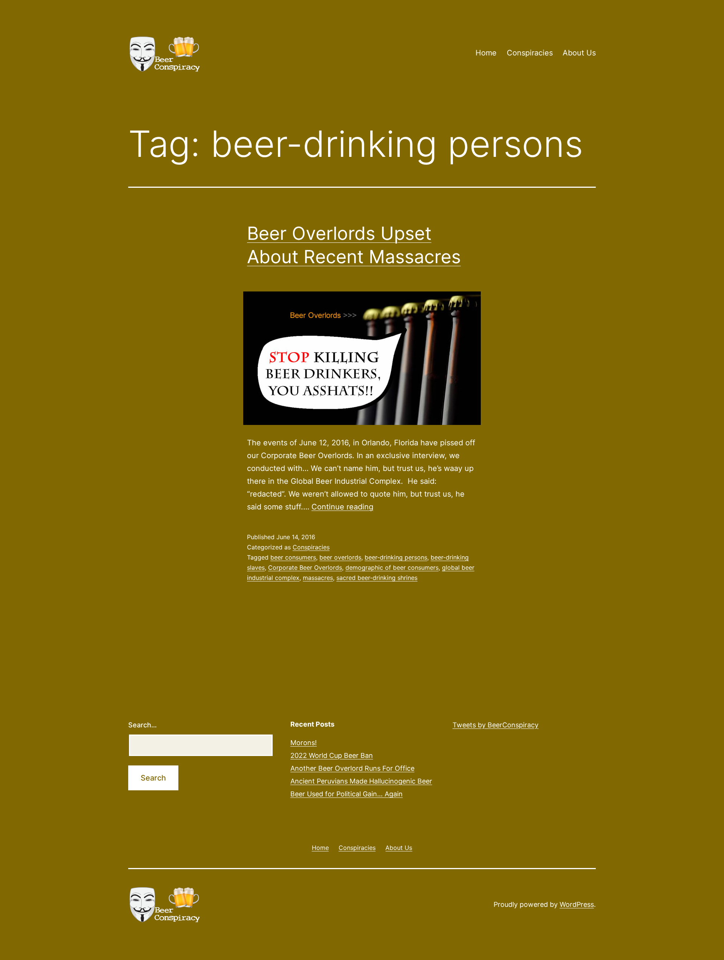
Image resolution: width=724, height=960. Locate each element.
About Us (579, 52)
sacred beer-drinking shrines (376, 577)
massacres (318, 577)
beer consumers (293, 557)
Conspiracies (530, 52)
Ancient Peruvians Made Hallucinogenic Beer (361, 781)
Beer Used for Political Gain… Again (346, 794)
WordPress (577, 904)
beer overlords (340, 557)
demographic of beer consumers (392, 567)
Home (486, 52)
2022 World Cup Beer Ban (331, 755)
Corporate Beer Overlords (305, 567)
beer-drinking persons (396, 557)
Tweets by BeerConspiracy (495, 725)
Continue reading (342, 506)
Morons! (303, 743)
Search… (142, 725)
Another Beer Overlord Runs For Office (352, 768)
